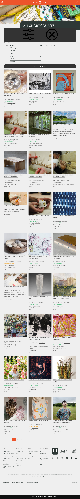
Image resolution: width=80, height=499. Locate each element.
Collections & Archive (21, 458)
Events (29, 453)
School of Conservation (9, 453)
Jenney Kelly (11, 430)
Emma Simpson (61, 184)
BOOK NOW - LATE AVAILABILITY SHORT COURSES (41, 497)
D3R (76, 482)
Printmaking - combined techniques (40, 94)
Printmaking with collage (12, 337)
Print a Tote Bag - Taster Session (38, 420)
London (65, 221)
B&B (29, 458)
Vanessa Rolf (60, 101)
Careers (17, 463)
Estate (17, 453)
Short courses (6, 458)
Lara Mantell (60, 346)
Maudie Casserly (36, 184)
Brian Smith (60, 306)
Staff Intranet (43, 456)
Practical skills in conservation (39, 215)
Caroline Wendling (38, 346)
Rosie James (35, 265)
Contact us (43, 453)
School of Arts (6, 451)
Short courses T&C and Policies (9, 467)
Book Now (7, 214)
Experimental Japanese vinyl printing (40, 380)
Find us (42, 451)
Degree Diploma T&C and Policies (8, 463)
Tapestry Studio (19, 460)
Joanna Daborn (12, 143)
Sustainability (19, 456)
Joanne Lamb (60, 389)
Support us (18, 465)
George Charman (37, 143)
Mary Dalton (35, 101)
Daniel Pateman (12, 184)
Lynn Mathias (70, 184)
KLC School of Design (8, 456)
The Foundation (19, 451)
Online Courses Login (45, 458)
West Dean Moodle (45, 462)
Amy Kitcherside (61, 265)
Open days (30, 456)
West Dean (17, 99)
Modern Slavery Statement (32, 482)
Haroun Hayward (62, 430)
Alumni (4, 460)
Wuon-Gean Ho (36, 387)
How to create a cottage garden (14, 380)
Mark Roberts (71, 430)
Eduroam (42, 464)
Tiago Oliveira (36, 223)
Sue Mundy (11, 265)
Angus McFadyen (37, 306)
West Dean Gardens (33, 451)
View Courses (57, 139)
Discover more (8, 299)
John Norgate (11, 103)
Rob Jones (59, 225)
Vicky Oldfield (11, 345)
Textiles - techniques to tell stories (64, 94)
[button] (77, 2)
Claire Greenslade (13, 387)
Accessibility (6, 482)
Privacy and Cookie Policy (17, 482)
